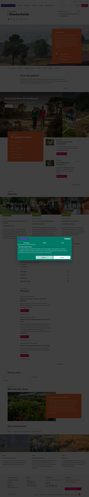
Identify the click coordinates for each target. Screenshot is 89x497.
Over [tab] (63, 242)
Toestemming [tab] (26, 242)
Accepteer (62, 257)
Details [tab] (44, 242)
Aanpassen (43, 257)
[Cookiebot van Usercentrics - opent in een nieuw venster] (65, 239)
